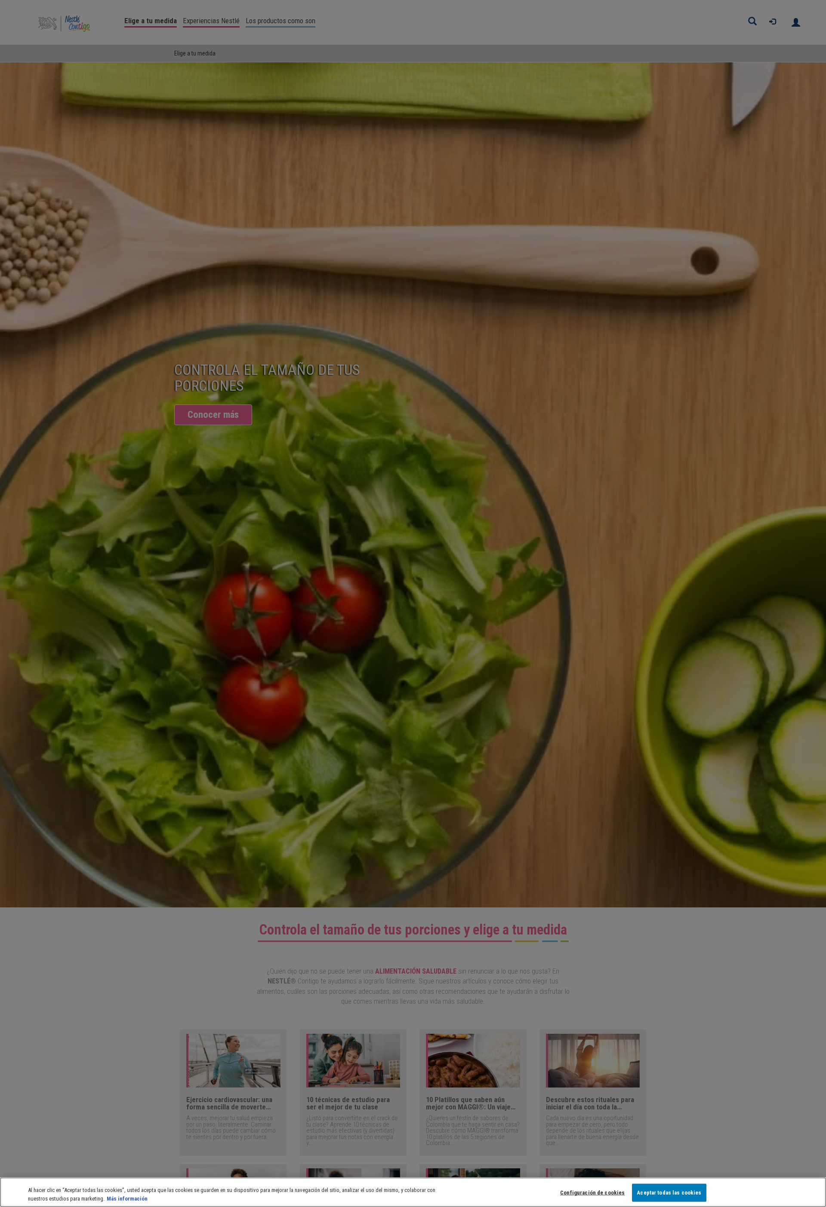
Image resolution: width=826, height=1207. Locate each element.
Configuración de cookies (592, 1192)
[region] (413, 1192)
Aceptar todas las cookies (669, 1192)
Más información (127, 1198)
